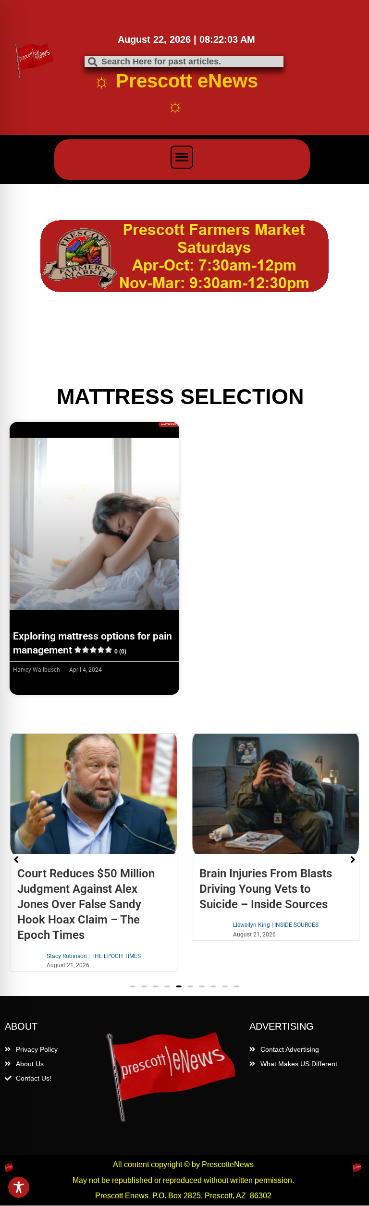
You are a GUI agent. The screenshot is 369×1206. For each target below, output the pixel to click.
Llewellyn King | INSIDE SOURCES (276, 925)
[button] (182, 157)
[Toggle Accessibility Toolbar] (18, 1187)
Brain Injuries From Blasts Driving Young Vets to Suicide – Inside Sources (265, 889)
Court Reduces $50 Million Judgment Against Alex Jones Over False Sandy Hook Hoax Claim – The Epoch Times (86, 904)
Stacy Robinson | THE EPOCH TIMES (94, 956)
